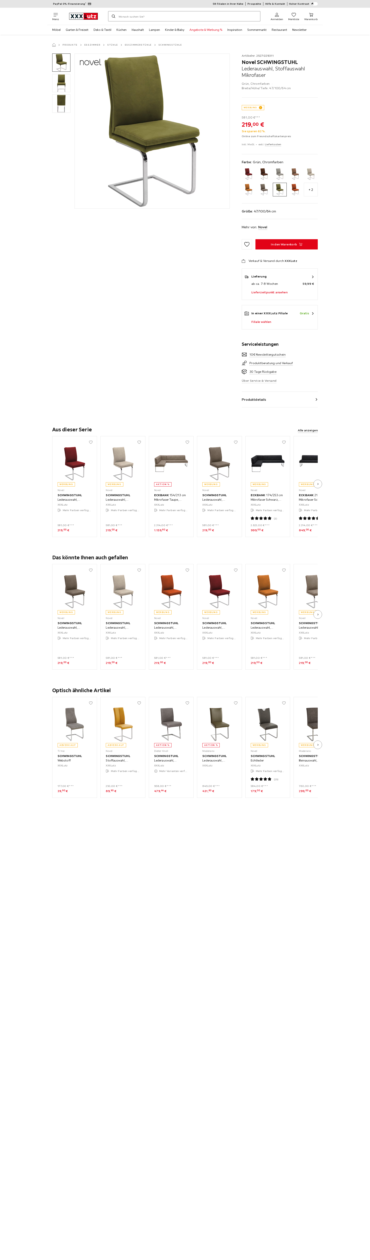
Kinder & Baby (174, 30)
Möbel (56, 30)
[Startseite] (54, 45)
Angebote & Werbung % (205, 30)
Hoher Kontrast (299, 3)
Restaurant (279, 30)
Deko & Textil (102, 30)
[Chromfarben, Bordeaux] (249, 174)
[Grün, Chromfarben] (280, 190)
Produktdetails (254, 399)
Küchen (121, 30)
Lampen (154, 30)
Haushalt (138, 30)
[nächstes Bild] (317, 484)
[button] (61, 62)
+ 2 (311, 189)
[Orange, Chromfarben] (295, 190)
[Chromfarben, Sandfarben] (311, 174)
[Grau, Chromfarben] (264, 190)
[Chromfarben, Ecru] (280, 174)
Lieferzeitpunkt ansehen (269, 292)
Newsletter (299, 30)
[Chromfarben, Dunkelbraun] (264, 174)
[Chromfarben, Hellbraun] (295, 174)
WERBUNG (250, 107)
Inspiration (234, 30)
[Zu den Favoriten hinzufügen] (247, 244)
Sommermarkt (257, 30)
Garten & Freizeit (77, 30)
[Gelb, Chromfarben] (249, 190)
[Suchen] (113, 16)
